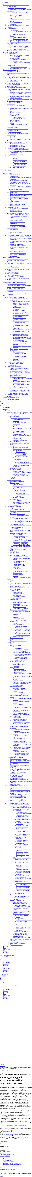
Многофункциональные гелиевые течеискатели (20, 904)
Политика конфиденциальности (12, 1164)
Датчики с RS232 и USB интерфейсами (18, 278)
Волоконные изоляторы (16, 145)
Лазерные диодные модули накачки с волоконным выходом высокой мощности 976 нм (20, 93)
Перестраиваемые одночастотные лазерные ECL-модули (19, 79)
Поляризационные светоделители (19, 138)
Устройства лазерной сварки (14, 101)
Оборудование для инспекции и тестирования (24, 882)
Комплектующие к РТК (19, 34)
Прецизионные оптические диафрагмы (18, 133)
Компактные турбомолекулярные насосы (24, 919)
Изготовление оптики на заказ (15, 171)
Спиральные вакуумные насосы (19, 371)
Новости (5, 946)
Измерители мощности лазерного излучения (19, 263)
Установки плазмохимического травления (22, 849)
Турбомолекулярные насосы (18, 377)
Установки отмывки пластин (21, 325)
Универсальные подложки (17, 233)
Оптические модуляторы (13, 71)
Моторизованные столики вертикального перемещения (18, 225)
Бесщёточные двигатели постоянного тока (20, 659)
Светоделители (11, 136)
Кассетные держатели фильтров (19, 202)
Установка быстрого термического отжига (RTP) (21, 314)
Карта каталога (4, 2)
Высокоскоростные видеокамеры (19, 40)
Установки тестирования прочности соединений (20, 354)
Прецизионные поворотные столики (20, 236)
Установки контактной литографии (19, 308)
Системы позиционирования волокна (17, 250)
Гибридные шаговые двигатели (18, 182)
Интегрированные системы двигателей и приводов (21, 650)
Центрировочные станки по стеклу (16, 284)
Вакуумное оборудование (14, 366)
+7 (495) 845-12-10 (5, 956)
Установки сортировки (19, 316)
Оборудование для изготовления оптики (14, 282)
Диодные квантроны (19, 118)
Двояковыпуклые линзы (20, 163)
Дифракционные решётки (14, 132)
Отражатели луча (15, 201)
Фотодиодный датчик (13, 273)
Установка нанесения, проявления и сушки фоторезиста (22, 311)
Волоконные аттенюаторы (17, 143)
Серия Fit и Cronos (12, 281)
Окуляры (9, 27)
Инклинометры (11, 65)
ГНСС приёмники (15, 56)
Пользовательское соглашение (11, 1163)
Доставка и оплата (8, 1161)
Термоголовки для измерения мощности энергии (18, 773)
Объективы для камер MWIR (18, 49)
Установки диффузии (19, 322)
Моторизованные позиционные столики (18, 213)
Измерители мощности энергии (15, 276)
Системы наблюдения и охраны (15, 28)
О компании (6, 407)
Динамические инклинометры (18, 67)
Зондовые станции (18, 352)
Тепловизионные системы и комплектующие (16, 5)
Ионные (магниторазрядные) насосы (20, 372)
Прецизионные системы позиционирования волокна (18, 252)
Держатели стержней (16, 211)
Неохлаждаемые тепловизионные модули (18, 25)
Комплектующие (11, 53)
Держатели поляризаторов (17, 204)
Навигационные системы (10, 52)
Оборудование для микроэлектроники (14, 295)
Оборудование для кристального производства (24, 812)
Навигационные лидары (20, 37)
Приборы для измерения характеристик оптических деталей (18, 265)
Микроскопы (16, 360)
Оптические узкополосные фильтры (20, 149)
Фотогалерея (6, 949)
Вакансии (6, 1158)
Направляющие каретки (16, 229)
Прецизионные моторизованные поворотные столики (19, 219)
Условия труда (7, 1160)
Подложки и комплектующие (15, 231)
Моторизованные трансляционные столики (20, 705)
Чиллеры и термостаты (16, 363)
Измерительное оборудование (11, 257)
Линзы (8, 155)
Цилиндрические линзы (20, 160)
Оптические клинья (12, 130)
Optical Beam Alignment (13, 272)
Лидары (12, 36)
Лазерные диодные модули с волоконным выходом (18, 533)
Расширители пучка (15, 121)
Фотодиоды (13, 111)
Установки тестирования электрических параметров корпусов (20, 358)
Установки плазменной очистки (22, 337)
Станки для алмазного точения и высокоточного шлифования (16, 287)
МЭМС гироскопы (15, 64)
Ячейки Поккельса (15, 112)
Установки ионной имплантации (22, 324)
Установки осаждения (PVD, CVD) (22, 855)
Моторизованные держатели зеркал (20, 214)
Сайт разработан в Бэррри (7, 1169)
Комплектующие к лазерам (14, 107)
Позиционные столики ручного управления (19, 235)
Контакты (6, 952)
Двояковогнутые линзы (19, 166)
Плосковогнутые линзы (19, 164)
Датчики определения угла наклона (20, 68)
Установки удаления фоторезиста (22, 329)
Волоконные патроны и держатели (19, 191)
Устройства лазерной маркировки (16, 105)
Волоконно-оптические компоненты (17, 142)
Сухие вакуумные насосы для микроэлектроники (18, 374)
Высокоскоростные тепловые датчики (17, 259)
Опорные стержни (15, 210)
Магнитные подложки (16, 232)
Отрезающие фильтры (16, 152)
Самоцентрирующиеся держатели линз (21, 194)
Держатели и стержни (13, 207)
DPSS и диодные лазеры (13, 102)
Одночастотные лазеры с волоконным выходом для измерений (17, 84)
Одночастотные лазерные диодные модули (19, 77)
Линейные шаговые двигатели (18, 180)
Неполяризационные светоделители (20, 139)
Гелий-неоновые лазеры (13, 81)
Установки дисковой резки (20, 335)
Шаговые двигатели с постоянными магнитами (20, 656)
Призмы (9, 170)
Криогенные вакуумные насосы (19, 393)
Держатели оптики (12, 192)
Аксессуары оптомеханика (14, 189)
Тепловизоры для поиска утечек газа (20, 19)
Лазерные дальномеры (13, 43)
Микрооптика (10, 140)
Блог (4, 948)
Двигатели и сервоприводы (14, 174)
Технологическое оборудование (15, 297)
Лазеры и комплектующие (10, 70)
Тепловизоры (10, 11)
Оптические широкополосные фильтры (21, 151)
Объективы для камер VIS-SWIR (19, 46)
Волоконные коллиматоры (17, 146)
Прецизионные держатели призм (19, 198)
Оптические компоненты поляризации (17, 129)
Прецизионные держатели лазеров (19, 208)
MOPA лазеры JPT (12, 86)
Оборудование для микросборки (19, 334)
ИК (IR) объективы (12, 45)
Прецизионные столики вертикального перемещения (21, 736)
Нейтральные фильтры (16, 154)
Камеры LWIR (14, 21)
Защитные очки (11, 104)
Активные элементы (15, 114)
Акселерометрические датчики (22, 62)
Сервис (5, 951)
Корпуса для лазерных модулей (18, 124)
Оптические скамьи (12, 228)
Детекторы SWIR (11, 24)
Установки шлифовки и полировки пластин (19, 318)
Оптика (5, 126)
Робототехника (14, 30)
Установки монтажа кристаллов (22, 338)
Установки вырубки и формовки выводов (22, 876)
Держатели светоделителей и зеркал (20, 200)
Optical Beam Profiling (13, 267)
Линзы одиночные (15, 157)
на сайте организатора (10, 1134)
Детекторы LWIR (11, 6)
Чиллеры (12, 123)
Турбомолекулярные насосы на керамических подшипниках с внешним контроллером (22, 386)
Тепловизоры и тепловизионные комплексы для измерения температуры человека (19, 14)
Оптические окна (11, 135)
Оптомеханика (7, 173)
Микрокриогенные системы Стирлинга (18, 50)
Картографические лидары (20, 39)
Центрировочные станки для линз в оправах (19, 285)
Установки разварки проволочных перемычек (20, 340)
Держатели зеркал (15, 205)
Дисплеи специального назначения (16, 8)
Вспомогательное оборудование (16, 362)
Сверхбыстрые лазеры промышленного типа (19, 99)
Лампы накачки (14, 120)
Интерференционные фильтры (15, 148)
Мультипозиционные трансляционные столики (20, 739)
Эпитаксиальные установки (21, 321)
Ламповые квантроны (19, 117)
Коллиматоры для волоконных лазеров (21, 108)
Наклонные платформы (16, 244)
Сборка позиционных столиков (18, 245)
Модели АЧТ (10, 279)
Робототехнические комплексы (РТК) (21, 454)
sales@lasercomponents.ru (7, 955)
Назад (1, 403)
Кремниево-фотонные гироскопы (19, 55)
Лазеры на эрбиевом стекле (14, 76)
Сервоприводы (14, 176)
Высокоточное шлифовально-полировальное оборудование (18, 798)
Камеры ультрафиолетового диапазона (20, 42)
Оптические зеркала (12, 127)
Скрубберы (13, 365)
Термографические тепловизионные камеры (20, 433)
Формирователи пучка (16, 109)
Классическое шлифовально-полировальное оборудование (18, 801)
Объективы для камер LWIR (18, 47)
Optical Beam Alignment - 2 (14, 275)
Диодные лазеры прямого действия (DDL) (18, 87)
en (4, 982)
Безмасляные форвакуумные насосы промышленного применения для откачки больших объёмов (20, 390)
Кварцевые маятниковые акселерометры (20, 60)
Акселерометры (14, 58)
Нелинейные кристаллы (13, 169)
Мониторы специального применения (20, 9)
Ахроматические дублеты (17, 167)
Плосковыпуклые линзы (20, 161)
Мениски (15, 158)
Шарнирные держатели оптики (18, 195)
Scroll (1, 1176)
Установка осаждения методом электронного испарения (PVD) (22, 302)
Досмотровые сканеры (13, 399)
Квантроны (13, 115)
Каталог (5, 409)
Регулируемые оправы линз (17, 197)
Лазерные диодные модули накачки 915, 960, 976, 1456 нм (20, 97)
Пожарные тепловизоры (16, 22)
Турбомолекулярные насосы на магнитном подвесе (22, 382)
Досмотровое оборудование (11, 397)
